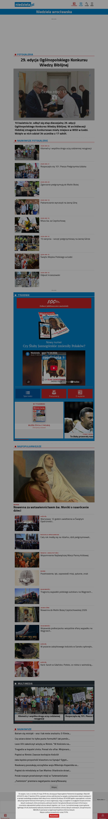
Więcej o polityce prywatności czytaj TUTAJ (54, 812)
